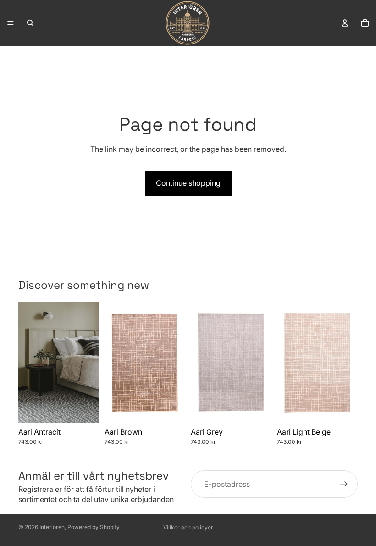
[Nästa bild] (89, 363)
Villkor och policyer (188, 527)
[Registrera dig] (344, 484)
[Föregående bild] (28, 363)
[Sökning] (30, 23)
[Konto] (345, 23)
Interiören (52, 527)
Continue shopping (188, 183)
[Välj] (85, 409)
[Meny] (10, 22)
